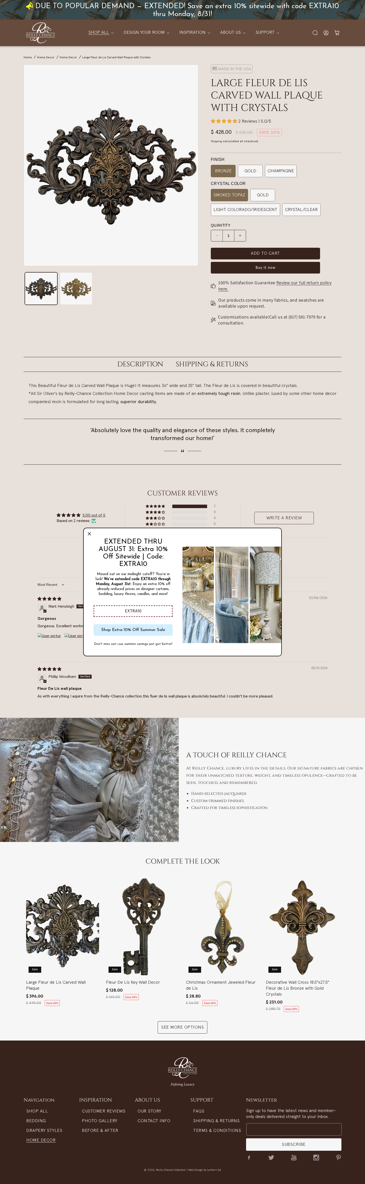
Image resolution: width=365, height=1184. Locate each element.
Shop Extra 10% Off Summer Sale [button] (133, 630)
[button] (133, 611)
